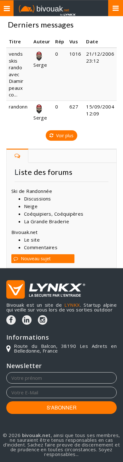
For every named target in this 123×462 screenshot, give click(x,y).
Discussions (37, 198)
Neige (31, 206)
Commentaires (40, 247)
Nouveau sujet (35, 259)
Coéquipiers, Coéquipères (54, 214)
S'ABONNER (62, 407)
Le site (32, 240)
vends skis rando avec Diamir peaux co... (16, 74)
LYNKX (72, 305)
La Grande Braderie (46, 221)
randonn (18, 106)
